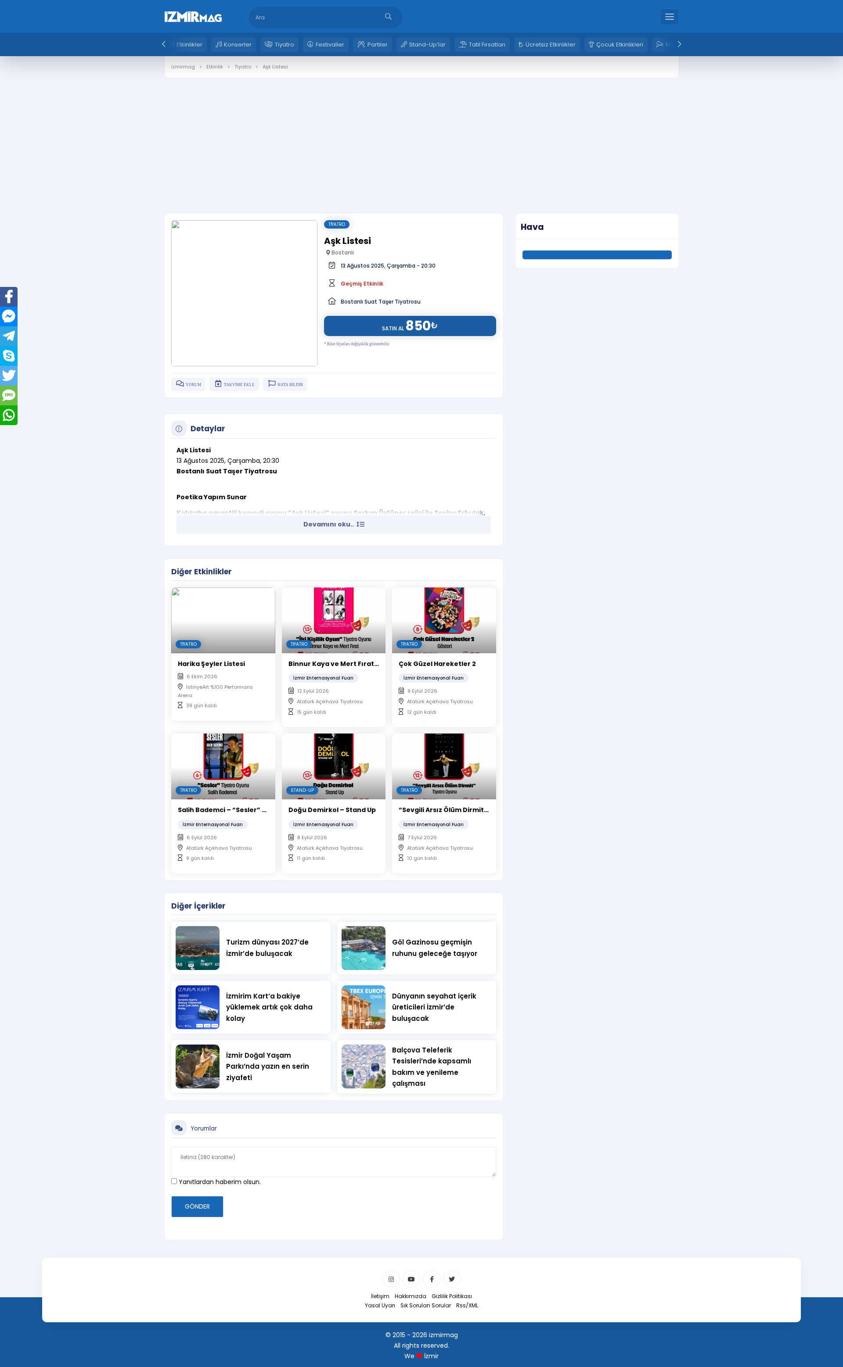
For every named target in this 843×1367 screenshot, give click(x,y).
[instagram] (391, 1279)
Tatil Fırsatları (487, 44)
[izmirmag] (193, 15)
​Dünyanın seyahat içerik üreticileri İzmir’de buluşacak (434, 1007)
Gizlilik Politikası (452, 1296)
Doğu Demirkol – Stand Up (332, 809)
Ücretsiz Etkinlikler (551, 44)
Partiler (377, 44)
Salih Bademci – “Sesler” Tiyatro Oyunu (244, 809)
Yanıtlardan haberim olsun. (219, 1181)
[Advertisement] (421, 139)
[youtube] (411, 1279)
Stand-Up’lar (427, 44)
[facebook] (431, 1279)
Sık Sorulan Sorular (425, 1305)
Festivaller (330, 44)
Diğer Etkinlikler (201, 571)
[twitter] (452, 1279)
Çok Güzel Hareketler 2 (437, 663)
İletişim (380, 1296)
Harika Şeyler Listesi (211, 663)
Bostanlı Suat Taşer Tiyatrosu (381, 301)
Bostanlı (342, 252)
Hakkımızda (410, 1296)
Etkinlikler (189, 44)
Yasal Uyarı (380, 1305)
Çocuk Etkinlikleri (619, 44)
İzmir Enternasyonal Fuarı (323, 678)
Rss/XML (467, 1305)
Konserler (238, 44)
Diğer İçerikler (198, 906)
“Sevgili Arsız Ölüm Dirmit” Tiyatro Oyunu (468, 809)
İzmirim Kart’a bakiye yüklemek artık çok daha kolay (269, 1007)
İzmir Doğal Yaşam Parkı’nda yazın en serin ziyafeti (267, 1066)
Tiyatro (284, 44)
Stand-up (302, 790)
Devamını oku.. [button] (329, 524)
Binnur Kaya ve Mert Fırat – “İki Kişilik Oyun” (361, 663)
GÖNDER (197, 1206)
